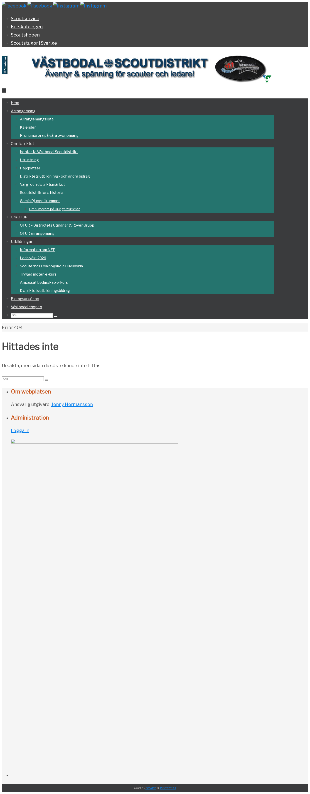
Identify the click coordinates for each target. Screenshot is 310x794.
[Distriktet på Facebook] (14, 6)
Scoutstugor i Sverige (34, 43)
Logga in (20, 430)
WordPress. (168, 788)
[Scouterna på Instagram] (93, 6)
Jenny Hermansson (72, 404)
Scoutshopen (25, 35)
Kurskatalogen (27, 26)
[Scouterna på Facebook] (40, 6)
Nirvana (150, 788)
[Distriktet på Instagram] (66, 6)
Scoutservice (25, 18)
